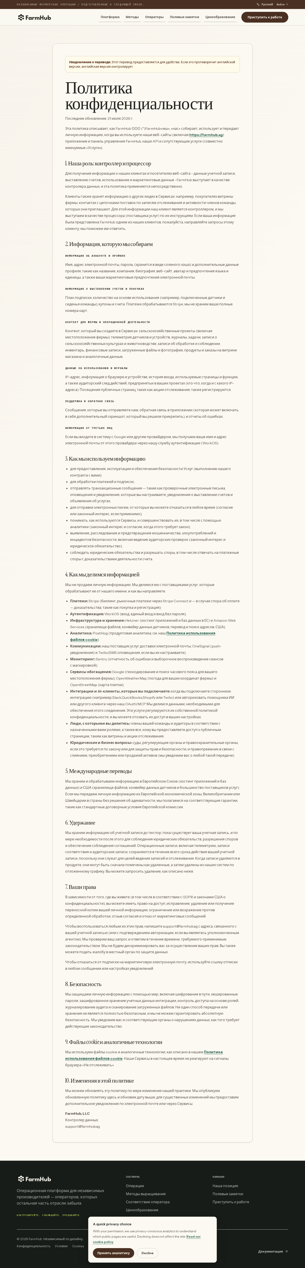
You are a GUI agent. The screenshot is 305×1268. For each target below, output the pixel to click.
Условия (61, 1246)
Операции (135, 1186)
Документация (270, 1251)
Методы (132, 17)
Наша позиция (225, 1186)
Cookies (78, 1246)
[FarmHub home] (34, 17)
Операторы (154, 17)
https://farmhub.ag (206, 134)
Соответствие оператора (148, 1202)
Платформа (110, 17)
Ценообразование (220, 17)
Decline (148, 1253)
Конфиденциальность (33, 1246)
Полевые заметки (184, 17)
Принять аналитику (113, 1253)
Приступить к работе (265, 17)
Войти (281, 4)
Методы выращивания (146, 1194)
